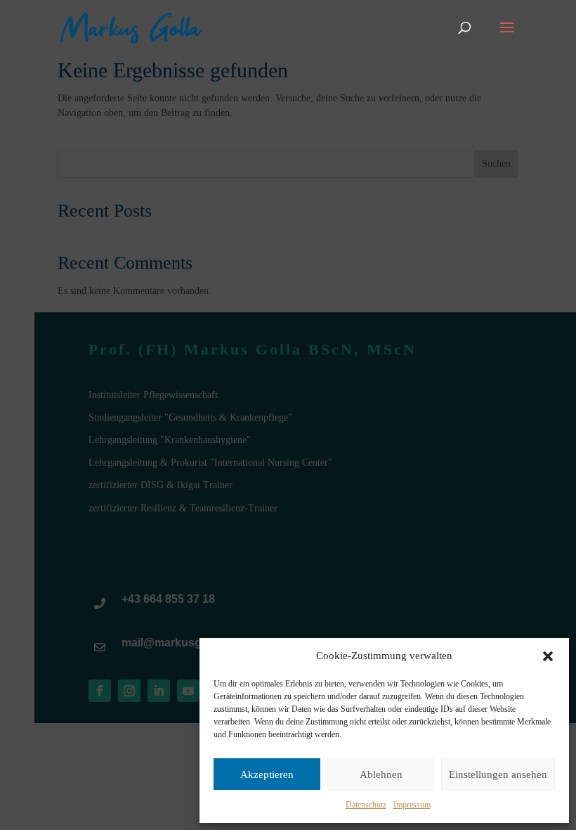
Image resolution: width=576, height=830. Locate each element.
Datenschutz (366, 805)
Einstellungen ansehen (498, 774)
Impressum (412, 805)
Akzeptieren (267, 774)
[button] (548, 656)
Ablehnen (381, 774)
